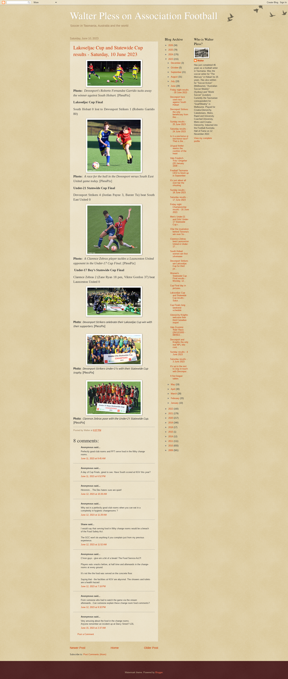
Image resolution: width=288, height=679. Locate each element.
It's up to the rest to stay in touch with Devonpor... (179, 369)
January (175, 403)
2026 (171, 45)
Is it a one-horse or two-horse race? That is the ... (179, 139)
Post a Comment (86, 634)
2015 (171, 432)
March (174, 393)
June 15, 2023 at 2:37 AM (93, 628)
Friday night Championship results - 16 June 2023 (179, 208)
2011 (171, 441)
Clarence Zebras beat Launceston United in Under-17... (179, 243)
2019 (171, 422)
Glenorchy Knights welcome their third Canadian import (179, 319)
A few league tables (176, 377)
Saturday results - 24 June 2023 (178, 130)
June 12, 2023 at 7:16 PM (93, 586)
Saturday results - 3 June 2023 (178, 360)
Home (115, 647)
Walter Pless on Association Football (144, 15)
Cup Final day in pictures (178, 286)
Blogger (158, 672)
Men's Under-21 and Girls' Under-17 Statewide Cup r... (179, 220)
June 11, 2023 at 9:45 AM (93, 458)
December (176, 63)
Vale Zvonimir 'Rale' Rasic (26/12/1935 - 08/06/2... (177, 331)
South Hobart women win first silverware (179, 254)
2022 (171, 409)
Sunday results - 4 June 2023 (179, 353)
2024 (171, 54)
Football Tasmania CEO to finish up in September (179, 173)
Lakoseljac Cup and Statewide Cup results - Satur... (178, 296)
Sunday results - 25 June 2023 (178, 122)
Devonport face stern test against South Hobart (178, 101)
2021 (171, 413)
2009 (171, 450)
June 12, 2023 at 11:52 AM (94, 544)
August (174, 77)
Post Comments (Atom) (94, 654)
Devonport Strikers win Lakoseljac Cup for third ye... (179, 265)
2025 (171, 50)
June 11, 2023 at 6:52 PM (93, 476)
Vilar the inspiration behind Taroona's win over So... (179, 231)
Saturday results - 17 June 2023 (178, 198)
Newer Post (77, 647)
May (173, 384)
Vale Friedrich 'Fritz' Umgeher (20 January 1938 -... (178, 162)
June (173, 86)
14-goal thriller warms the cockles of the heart (178, 150)
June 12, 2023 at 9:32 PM (93, 607)
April (173, 389)
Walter (200, 60)
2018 (171, 427)
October (175, 67)
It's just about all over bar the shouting (178, 183)
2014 (171, 436)
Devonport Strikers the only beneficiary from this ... (179, 113)
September (176, 72)
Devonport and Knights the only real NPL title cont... (179, 343)
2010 (171, 445)
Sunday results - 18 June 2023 (178, 191)
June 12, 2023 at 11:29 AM (94, 515)
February (175, 398)
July (173, 81)
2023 (171, 59)
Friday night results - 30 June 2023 (179, 91)
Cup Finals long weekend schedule (177, 307)
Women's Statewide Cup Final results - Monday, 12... (178, 277)
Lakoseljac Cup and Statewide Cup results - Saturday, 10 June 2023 (108, 50)
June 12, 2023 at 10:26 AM (94, 494)
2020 (171, 418)
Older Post (151, 647)
